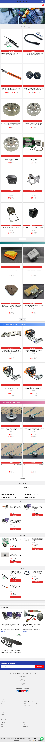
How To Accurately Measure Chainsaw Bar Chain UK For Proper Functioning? (10, 649)
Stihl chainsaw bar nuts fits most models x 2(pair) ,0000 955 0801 (37, 539)
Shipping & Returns (5, 710)
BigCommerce (22, 738)
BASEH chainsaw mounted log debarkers (14, 324)
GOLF (2, 728)
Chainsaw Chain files (28, 491)
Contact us (3, 703)
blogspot (3, 705)
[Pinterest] (22, 691)
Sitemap (2, 714)
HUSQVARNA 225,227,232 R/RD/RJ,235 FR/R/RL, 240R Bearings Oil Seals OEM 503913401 (33, 89)
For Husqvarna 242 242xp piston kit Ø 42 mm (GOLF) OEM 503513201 (33, 158)
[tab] (22, 243)
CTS (24, 724)
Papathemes (16, 739)
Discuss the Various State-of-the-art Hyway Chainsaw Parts (10, 625)
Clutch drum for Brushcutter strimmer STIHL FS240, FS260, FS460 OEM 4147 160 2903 (11, 124)
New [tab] (29, 26)
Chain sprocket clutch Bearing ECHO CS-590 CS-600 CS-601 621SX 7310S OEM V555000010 (33, 429)
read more (3, 631)
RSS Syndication (4, 712)
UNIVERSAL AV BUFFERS (29, 497)
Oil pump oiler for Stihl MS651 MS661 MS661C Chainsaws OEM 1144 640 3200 (33, 193)
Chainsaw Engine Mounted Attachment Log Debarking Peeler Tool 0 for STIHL (33, 351)
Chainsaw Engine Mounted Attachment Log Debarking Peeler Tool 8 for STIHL (11, 387)
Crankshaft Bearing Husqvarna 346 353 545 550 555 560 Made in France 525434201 (15, 540)
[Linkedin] (27, 691)
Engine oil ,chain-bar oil (7, 494)
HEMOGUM (3, 730)
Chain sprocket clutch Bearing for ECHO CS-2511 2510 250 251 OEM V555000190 (11, 465)
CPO (2, 724)
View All (24, 730)
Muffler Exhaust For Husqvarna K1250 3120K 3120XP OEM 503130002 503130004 (11, 193)
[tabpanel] (22, 16)
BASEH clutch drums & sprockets (11, 402)
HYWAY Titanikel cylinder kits (31, 494)
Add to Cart (11, 51)
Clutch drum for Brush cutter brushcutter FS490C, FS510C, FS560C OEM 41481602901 (11, 158)
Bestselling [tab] (24, 26)
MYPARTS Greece (26, 726)
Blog (2, 707)
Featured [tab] (17, 26)
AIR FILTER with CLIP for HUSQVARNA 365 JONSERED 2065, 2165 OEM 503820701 (33, 269)
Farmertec (3, 722)
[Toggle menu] (1, 1)
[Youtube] (25, 691)
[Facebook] (18, 691)
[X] (20, 691)
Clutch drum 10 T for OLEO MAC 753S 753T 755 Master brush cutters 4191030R (11, 429)
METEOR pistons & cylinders (8, 497)
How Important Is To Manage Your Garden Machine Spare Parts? (31, 625)
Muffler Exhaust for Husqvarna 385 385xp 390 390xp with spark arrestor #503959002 (33, 228)
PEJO (24, 722)
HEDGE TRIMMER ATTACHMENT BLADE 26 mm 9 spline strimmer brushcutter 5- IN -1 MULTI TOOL (11, 89)
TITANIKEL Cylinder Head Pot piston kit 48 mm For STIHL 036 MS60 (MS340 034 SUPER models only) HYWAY (15, 520)
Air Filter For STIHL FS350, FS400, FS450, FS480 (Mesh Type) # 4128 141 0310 (11, 269)
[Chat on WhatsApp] (42, 739)
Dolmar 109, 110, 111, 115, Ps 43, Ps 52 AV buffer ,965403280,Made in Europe (15, 554)
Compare (21, 121)
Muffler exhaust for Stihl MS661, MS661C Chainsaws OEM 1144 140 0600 (11, 228)
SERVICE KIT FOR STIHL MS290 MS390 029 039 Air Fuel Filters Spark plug (33, 306)
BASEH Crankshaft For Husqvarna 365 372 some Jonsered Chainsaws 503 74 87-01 (15, 506)
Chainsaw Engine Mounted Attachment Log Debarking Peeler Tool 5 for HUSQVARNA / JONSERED (33, 387)
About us (3, 701)
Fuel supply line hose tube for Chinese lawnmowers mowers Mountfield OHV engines (33, 54)
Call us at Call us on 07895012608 (22, 688)
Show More (22, 239)
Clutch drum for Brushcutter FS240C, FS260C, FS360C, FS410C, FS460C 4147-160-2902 (33, 124)
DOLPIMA (25, 728)
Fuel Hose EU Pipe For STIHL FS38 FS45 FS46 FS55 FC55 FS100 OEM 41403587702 (11, 54)
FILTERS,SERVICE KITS (7, 243)
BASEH (2, 726)
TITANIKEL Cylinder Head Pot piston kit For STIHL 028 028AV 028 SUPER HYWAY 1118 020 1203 (38, 506)
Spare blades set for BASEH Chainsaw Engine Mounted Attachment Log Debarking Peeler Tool (11, 351)
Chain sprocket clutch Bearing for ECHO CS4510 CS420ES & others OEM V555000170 (33, 465)
